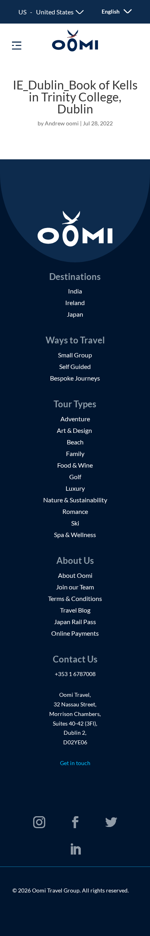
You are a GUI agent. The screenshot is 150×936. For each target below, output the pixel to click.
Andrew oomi (62, 123)
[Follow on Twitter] (111, 822)
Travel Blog (75, 610)
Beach (75, 442)
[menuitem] (112, 11)
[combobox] (51, 12)
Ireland (75, 302)
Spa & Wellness (75, 534)
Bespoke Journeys (75, 378)
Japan (75, 314)
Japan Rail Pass (75, 621)
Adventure (75, 418)
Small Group (75, 355)
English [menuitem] (111, 11)
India (75, 291)
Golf (75, 476)
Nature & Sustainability (75, 500)
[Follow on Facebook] (75, 822)
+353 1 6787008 (75, 673)
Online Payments (75, 633)
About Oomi (75, 575)
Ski (75, 523)
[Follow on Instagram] (39, 822)
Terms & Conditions (75, 598)
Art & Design (75, 430)
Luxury (75, 488)
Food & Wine (75, 465)
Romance (75, 511)
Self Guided (75, 366)
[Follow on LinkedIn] (75, 849)
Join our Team (75, 587)
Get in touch (75, 763)
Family (75, 453)
